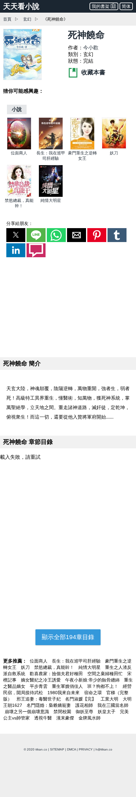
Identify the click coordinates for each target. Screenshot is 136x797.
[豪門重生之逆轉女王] (82, 148)
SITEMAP (57, 749)
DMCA (71, 749)
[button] (15, 235)
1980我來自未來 (64, 692)
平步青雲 (39, 686)
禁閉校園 (62, 711)
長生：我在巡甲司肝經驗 (77, 660)
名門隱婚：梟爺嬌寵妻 (49, 705)
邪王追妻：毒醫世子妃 (39, 698)
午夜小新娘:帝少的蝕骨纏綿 (93, 679)
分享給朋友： (19, 223)
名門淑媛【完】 (81, 698)
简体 (126, 6)
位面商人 (19, 153)
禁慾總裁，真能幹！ (54, 667)
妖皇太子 (107, 711)
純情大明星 (50, 200)
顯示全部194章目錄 (68, 637)
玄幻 (27, 19)
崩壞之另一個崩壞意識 (27, 711)
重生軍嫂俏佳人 (68, 686)
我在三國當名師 (112, 705)
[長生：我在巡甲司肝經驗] (51, 148)
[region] (68, 306)
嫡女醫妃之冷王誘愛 (41, 679)
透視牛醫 (43, 717)
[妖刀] (114, 148)
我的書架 (100, 6)
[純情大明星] (51, 195)
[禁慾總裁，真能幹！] (19, 195)
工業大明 (110, 698)
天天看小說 (21, 6)
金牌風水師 (89, 717)
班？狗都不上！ (103, 686)
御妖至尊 (85, 711)
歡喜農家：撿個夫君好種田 (57, 673)
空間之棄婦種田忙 (105, 673)
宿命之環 (93, 692)
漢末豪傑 (65, 717)
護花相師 (84, 705)
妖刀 (114, 153)
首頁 (7, 19)
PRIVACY (86, 749)
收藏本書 (92, 72)
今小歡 (90, 47)
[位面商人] (19, 148)
